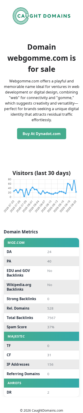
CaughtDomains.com (47, 410)
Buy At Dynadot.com (42, 133)
